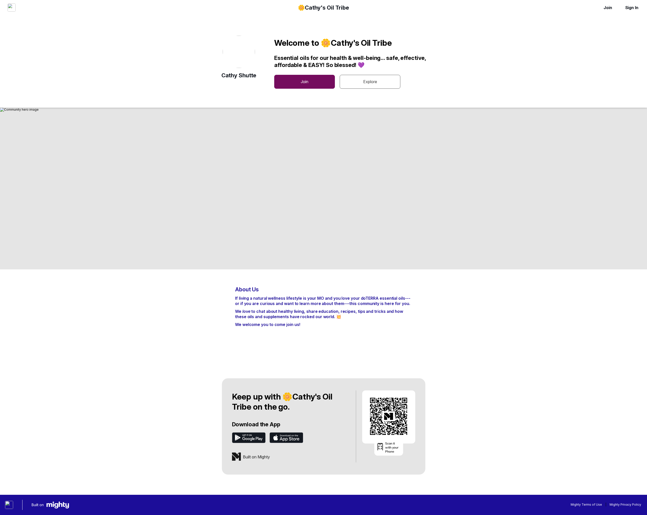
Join (608, 7)
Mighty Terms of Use (586, 504)
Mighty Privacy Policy (625, 504)
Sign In (631, 7)
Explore (370, 81)
